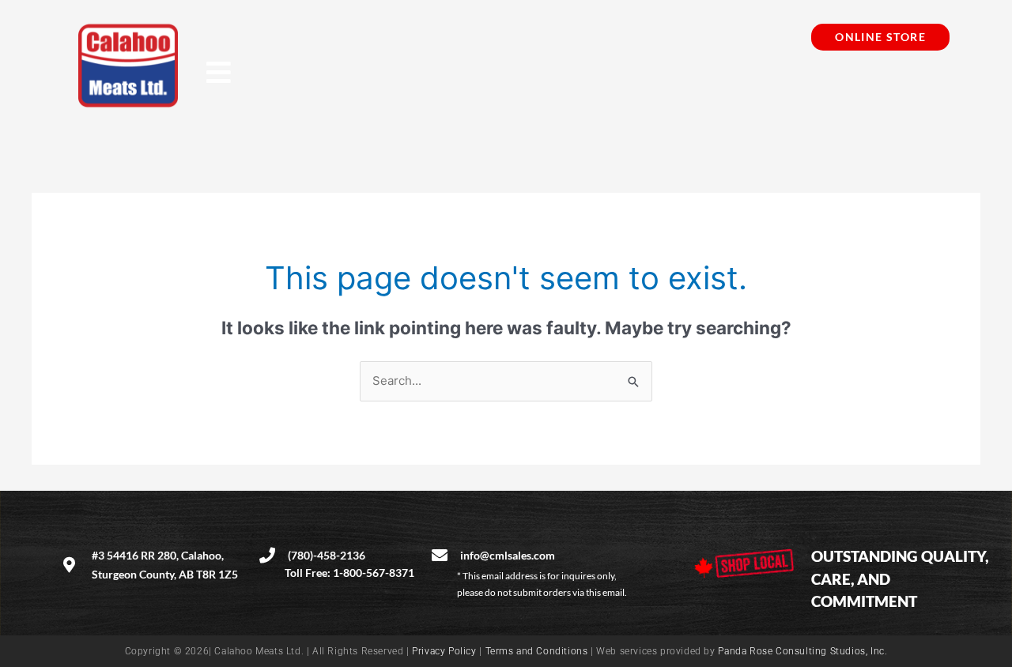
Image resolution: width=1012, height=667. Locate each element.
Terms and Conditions (536, 651)
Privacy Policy (444, 651)
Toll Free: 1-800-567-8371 (349, 572)
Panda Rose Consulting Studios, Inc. (802, 651)
